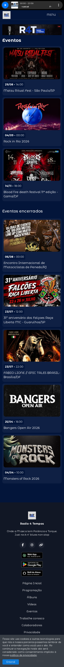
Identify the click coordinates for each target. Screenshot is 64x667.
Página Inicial (32, 583)
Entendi (10, 661)
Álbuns (32, 597)
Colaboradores (32, 625)
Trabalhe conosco (32, 618)
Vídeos (31, 604)
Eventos (32, 611)
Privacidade (32, 632)
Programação (32, 590)
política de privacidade (23, 655)
